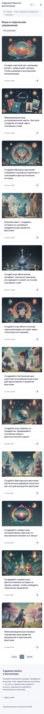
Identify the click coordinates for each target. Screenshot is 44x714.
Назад (14, 657)
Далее (29, 657)
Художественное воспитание (11, 4)
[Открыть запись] (22, 60)
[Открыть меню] (41, 4)
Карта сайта (9, 697)
